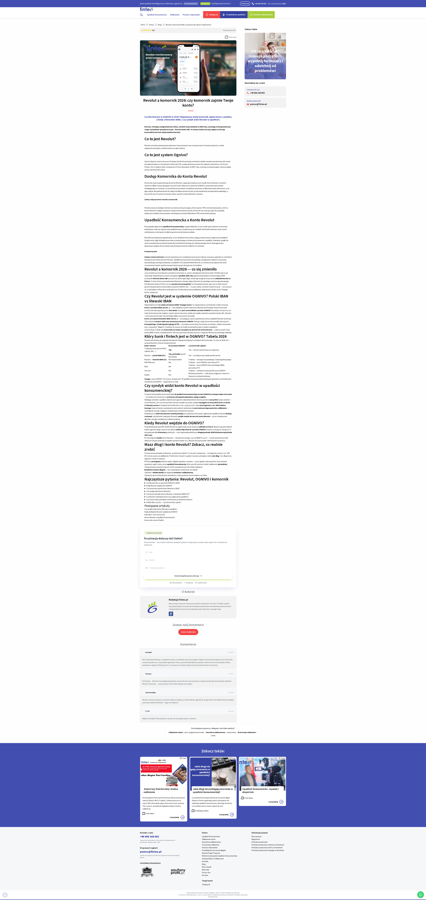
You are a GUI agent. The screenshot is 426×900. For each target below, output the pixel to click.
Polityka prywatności (259, 842)
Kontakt (205, 861)
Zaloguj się (213, 14)
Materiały (205, 870)
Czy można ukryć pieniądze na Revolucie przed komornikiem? (169, 499)
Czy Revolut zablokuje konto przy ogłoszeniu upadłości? (167, 497)
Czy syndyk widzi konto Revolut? (158, 491)
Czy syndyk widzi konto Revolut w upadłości (160, 509)
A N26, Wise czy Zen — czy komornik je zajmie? (163, 502)
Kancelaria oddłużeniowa (211, 842)
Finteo (151, 25)
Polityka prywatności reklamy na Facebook (267, 845)
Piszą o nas (206, 872)
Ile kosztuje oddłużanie (210, 845)
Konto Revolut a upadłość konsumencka (159, 517)
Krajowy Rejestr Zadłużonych (213, 858)
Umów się (245, 3)
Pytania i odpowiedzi (191, 15)
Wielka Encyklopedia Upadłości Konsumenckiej (219, 856)
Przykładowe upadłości (235, 14)
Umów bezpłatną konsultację (186, 576)
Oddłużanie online (208, 839)
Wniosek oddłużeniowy (262, 14)
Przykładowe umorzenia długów (214, 850)
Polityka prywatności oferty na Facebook (266, 847)
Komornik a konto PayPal (154, 520)
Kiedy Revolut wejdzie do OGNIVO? (159, 486)
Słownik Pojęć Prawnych (211, 853)
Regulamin (255, 839)
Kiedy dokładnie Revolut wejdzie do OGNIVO (160, 512)
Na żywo (205, 875)
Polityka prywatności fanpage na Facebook (267, 850)
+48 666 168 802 (260, 3)
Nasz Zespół (206, 867)
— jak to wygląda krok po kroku (186, 732)
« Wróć (142, 25)
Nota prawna (256, 836)
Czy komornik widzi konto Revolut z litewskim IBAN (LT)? (168, 494)
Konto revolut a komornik (166, 199)
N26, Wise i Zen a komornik (154, 514)
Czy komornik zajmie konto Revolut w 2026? (163, 488)
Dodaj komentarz (188, 632)
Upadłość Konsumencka (157, 15)
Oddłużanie (174, 15)
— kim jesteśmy (221, 732)
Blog (160, 25)
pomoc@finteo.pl (150, 851)
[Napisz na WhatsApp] (420, 894)
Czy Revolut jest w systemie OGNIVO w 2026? (163, 483)
